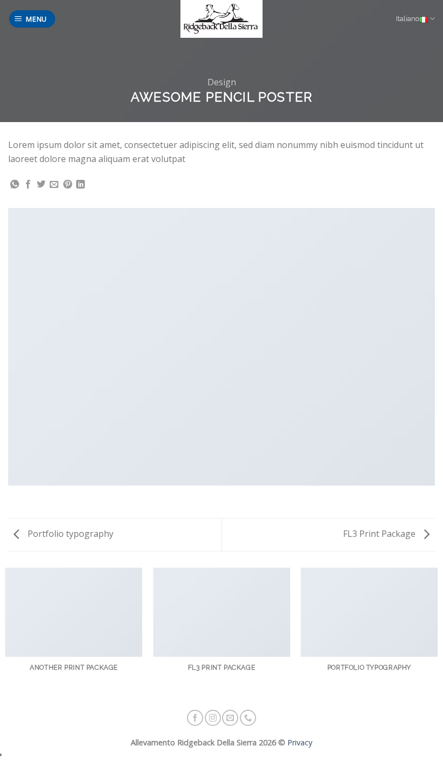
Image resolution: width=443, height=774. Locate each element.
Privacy (298, 742)
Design (221, 82)
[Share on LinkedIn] (80, 185)
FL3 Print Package (380, 534)
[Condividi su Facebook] (28, 185)
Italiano (407, 19)
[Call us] (248, 718)
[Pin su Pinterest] (67, 185)
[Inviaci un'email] (230, 718)
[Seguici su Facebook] (195, 718)
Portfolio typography (69, 534)
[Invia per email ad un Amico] (54, 185)
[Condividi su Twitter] (41, 185)
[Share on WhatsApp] (14, 185)
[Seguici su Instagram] (213, 718)
